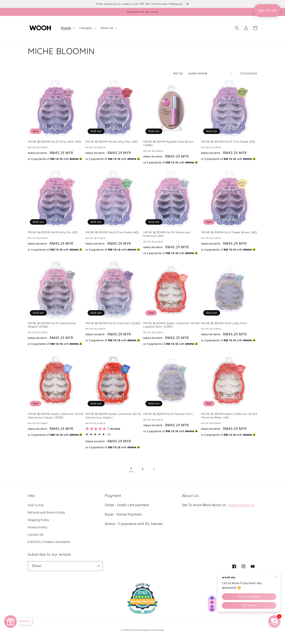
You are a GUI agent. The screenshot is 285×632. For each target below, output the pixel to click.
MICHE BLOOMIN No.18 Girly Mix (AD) (53, 232)
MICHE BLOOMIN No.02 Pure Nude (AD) (112, 232)
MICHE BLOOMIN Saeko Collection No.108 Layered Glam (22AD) (171, 324)
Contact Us (35, 534)
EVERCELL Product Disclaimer (49, 542)
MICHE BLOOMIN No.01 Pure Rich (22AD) (113, 323)
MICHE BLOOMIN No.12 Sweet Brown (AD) (229, 232)
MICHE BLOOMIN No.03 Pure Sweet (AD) (228, 141)
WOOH (133, 630)
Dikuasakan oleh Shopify (151, 630)
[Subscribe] (98, 566)
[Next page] (153, 469)
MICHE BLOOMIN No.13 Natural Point (168, 413)
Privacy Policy (37, 527)
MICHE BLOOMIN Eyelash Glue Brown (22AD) (168, 143)
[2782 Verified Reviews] (142, 615)
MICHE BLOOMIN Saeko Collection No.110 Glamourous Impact (113, 415)
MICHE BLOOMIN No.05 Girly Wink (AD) (54, 141)
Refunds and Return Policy (46, 512)
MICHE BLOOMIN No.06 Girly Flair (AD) (112, 141)
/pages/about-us (241, 505)
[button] (68, 28)
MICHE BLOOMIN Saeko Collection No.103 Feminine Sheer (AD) (229, 415)
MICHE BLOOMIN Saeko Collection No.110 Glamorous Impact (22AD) (55, 415)
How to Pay (36, 505)
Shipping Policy (38, 520)
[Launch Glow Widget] (10, 621)
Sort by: (178, 73)
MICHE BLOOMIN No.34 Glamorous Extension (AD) (166, 234)
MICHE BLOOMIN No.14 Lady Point (224, 323)
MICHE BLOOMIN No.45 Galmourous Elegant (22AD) (52, 324)
